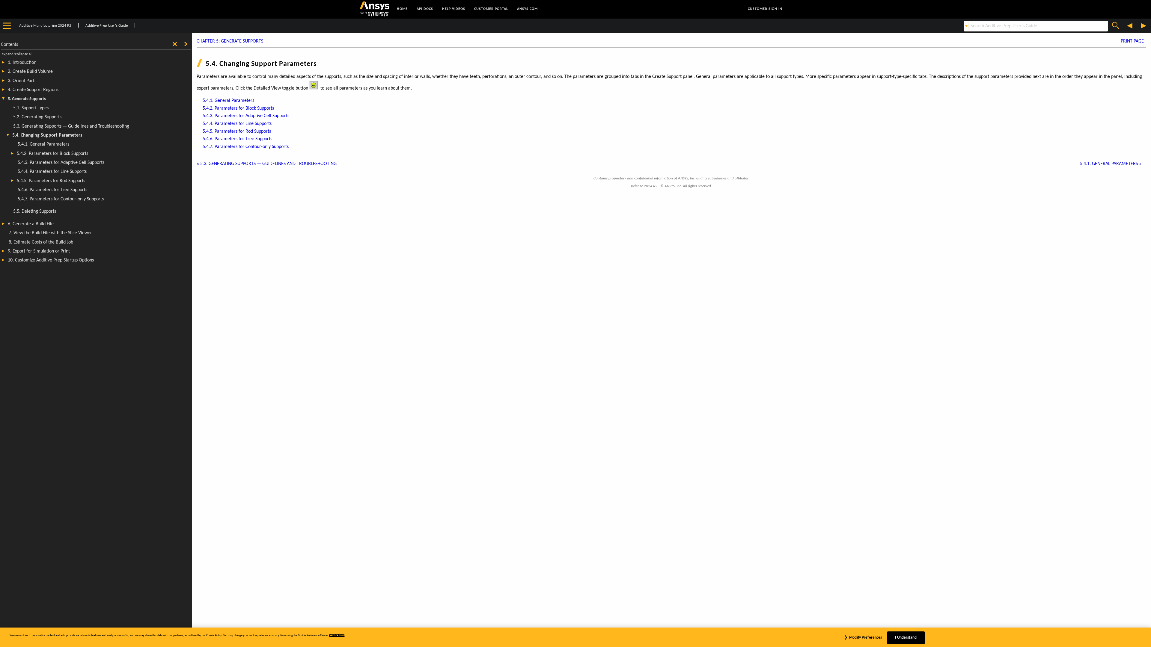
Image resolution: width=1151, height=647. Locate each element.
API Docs (425, 9)
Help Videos (453, 9)
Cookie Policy (337, 635)
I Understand (906, 638)
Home (402, 9)
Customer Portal (491, 9)
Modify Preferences (865, 638)
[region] (575, 637)
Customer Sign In (765, 9)
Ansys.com (527, 9)
